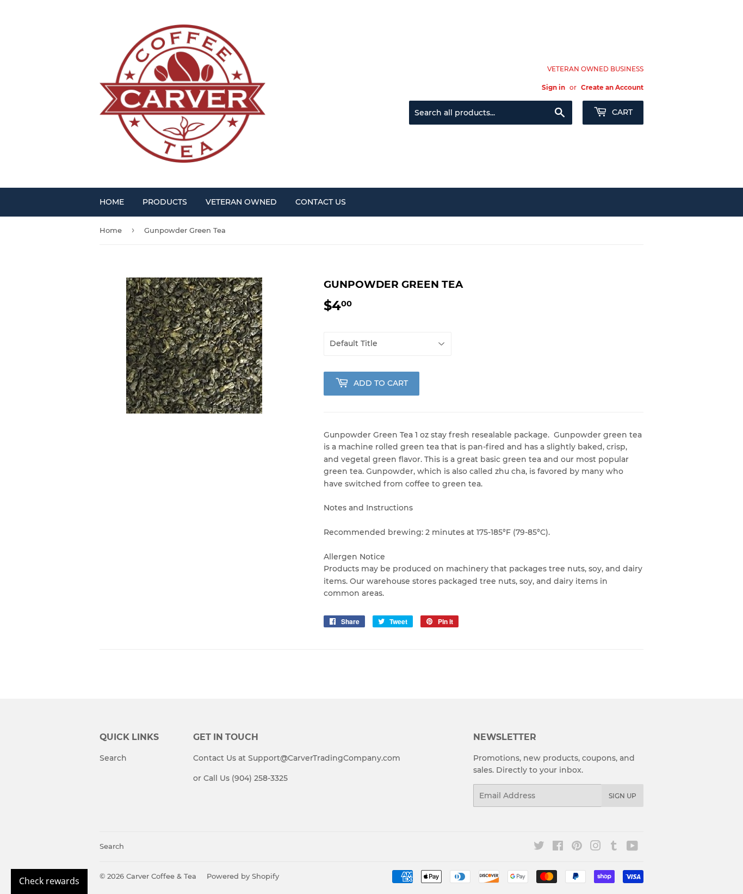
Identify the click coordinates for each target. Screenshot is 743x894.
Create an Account (612, 87)
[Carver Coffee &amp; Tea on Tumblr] (614, 847)
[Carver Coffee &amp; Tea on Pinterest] (577, 847)
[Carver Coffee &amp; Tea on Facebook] (558, 847)
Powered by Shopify (243, 876)
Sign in (553, 87)
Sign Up (622, 796)
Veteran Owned (241, 202)
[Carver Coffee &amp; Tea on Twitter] (539, 847)
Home (112, 202)
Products (165, 202)
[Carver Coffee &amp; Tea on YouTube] (632, 847)
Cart (621, 112)
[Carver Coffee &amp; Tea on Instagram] (595, 847)
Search (113, 758)
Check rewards (49, 881)
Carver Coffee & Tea (161, 876)
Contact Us (320, 202)
